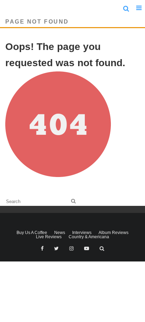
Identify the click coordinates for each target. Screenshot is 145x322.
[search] (73, 201)
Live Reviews (49, 237)
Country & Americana (89, 237)
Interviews (82, 233)
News (59, 233)
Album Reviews (113, 233)
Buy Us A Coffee (32, 233)
